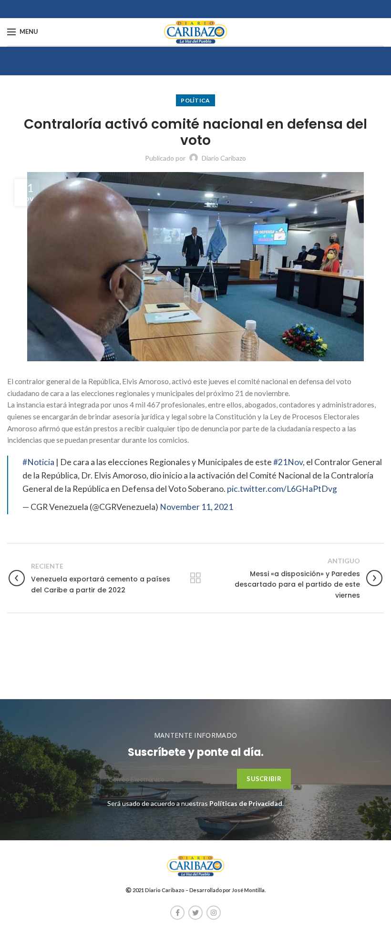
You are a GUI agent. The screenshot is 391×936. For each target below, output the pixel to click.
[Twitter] (195, 912)
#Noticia (38, 462)
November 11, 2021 (196, 507)
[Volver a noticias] (195, 578)
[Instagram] (213, 912)
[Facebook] (177, 912)
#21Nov (288, 462)
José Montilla (248, 890)
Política (195, 100)
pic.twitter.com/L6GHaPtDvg (282, 489)
